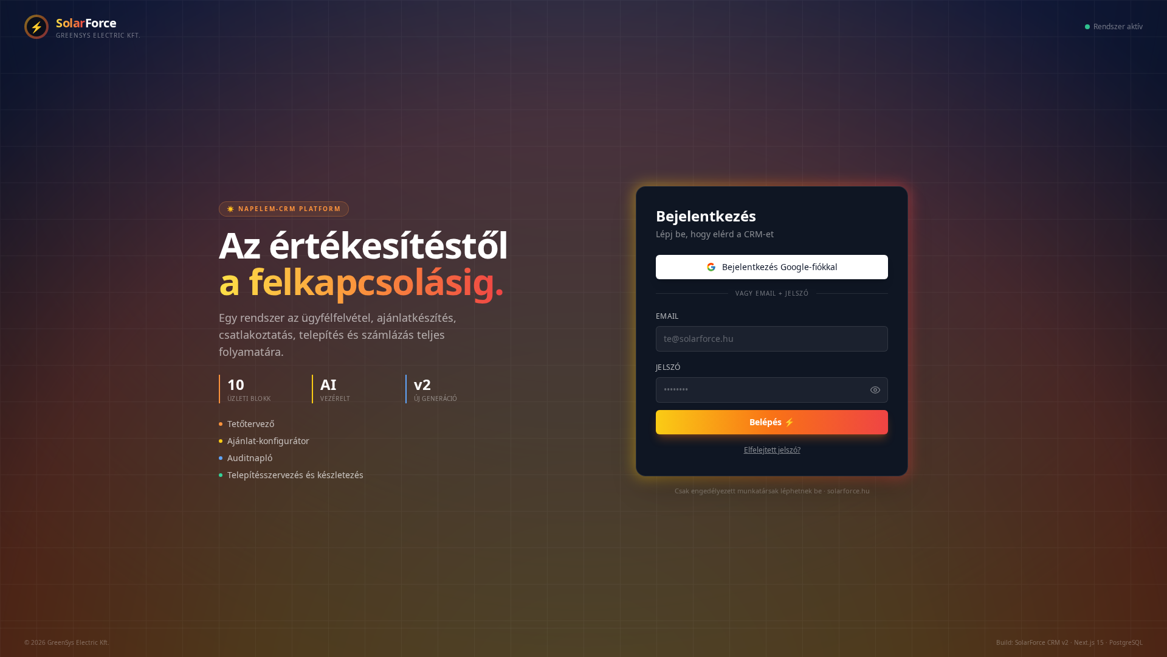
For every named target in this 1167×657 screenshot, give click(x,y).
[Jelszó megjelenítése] (875, 390)
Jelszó (668, 367)
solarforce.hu (848, 490)
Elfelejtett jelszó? (772, 450)
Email (667, 316)
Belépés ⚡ (771, 422)
